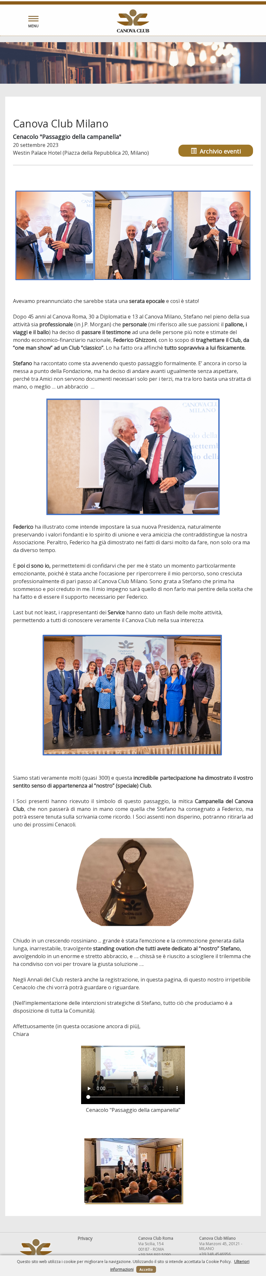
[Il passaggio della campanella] (133, 235)
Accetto (146, 1269)
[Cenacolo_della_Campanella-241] (133, 1170)
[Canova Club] (133, 21)
